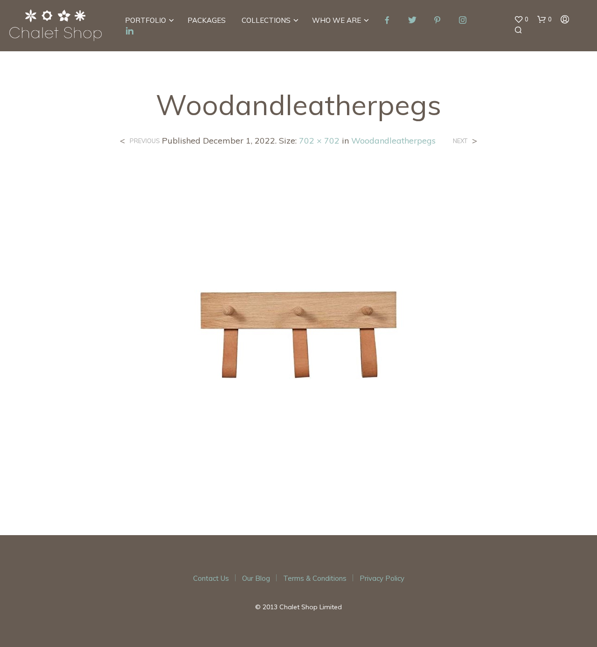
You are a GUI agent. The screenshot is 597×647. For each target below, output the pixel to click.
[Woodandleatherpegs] (298, 333)
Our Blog (256, 578)
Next (460, 141)
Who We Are (336, 20)
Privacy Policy (382, 578)
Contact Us (211, 578)
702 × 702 (319, 140)
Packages (206, 20)
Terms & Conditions (315, 578)
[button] (521, 19)
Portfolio (145, 20)
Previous (145, 141)
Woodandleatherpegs (393, 140)
